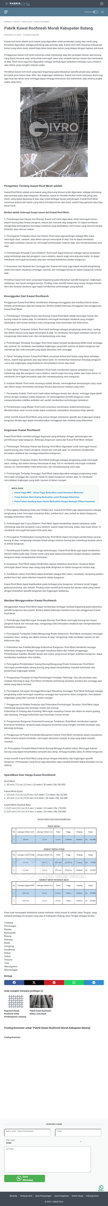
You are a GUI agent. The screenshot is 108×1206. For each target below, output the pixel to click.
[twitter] (34, 982)
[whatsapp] (74, 982)
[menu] (7, 12)
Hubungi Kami (92, 1196)
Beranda (13, 1196)
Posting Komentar (31, 35)
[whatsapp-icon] (102, 4)
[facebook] (14, 982)
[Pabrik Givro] (19, 4)
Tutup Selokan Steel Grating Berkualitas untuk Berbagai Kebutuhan (46, 497)
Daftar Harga (77, 1196)
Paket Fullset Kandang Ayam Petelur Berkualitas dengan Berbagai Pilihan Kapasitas (54, 501)
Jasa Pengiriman (61, 1196)
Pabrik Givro (58, 1202)
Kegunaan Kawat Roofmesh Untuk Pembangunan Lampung (15, 1014)
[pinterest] (54, 982)
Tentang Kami (26, 1196)
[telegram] (94, 982)
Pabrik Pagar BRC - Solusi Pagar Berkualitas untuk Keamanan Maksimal (48, 492)
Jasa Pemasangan (43, 1196)
